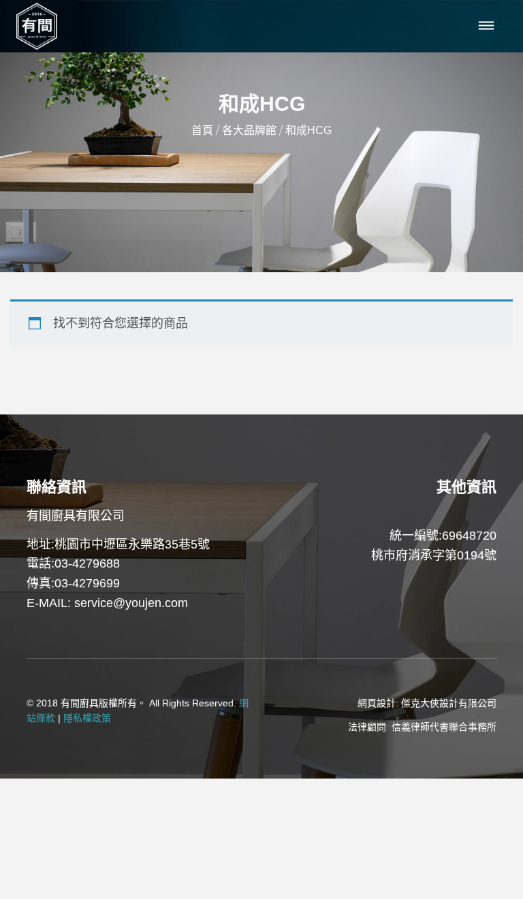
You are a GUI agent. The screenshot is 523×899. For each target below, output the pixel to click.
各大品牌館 (249, 130)
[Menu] (486, 26)
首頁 (202, 130)
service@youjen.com (131, 603)
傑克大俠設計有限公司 (448, 703)
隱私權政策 (87, 718)
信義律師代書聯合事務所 (444, 726)
